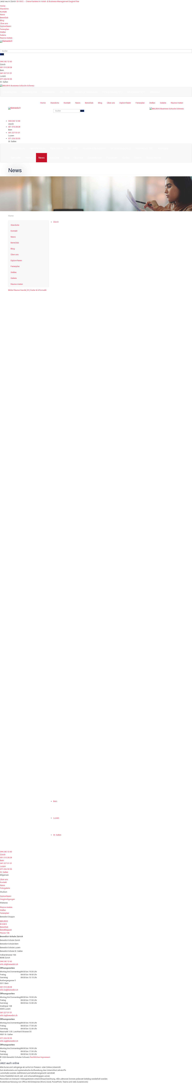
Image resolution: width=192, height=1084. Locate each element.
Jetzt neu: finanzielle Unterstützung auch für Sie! (150, 467)
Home (2, 6)
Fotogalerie (5, 888)
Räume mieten (6, 38)
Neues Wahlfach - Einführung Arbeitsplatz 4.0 (151, 386)
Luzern (56, 818)
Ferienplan (4, 29)
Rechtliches (35, 1057)
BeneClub (4, 17)
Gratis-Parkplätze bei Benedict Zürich (145, 595)
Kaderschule (48, 92)
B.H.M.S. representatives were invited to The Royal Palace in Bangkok (151, 655)
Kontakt (3, 12)
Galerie (3, 35)
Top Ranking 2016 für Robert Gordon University (145, 697)
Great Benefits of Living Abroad (142, 507)
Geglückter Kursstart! (135, 426)
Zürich (56, 222)
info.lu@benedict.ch (8, 1015)
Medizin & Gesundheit (86, 92)
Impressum (45, 1057)
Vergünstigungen (7, 899)
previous (57, 786)
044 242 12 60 (6, 61)
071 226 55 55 (6, 79)
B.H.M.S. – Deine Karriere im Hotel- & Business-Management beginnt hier (48, 1)
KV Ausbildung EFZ (112, 92)
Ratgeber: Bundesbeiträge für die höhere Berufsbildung (148, 308)
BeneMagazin (6, 930)
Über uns (4, 23)
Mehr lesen (125, 246)
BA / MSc (65, 92)
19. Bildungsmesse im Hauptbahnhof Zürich (150, 225)
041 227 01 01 (6, 73)
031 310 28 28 (6, 67)
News (2, 14)
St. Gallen (57, 835)
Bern (55, 801)
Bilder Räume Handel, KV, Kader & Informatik (27, 290)
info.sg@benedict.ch (9, 1041)
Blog (2, 20)
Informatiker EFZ (136, 92)
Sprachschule (10, 92)
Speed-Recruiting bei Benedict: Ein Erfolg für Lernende (150, 551)
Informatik (155, 92)
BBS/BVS (4, 921)
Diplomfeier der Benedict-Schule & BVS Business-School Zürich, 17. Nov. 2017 (147, 268)
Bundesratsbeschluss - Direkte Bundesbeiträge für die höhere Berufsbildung (152, 348)
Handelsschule (29, 92)
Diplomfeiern (5, 26)
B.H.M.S (3, 924)
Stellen (3, 32)
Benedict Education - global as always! (146, 742)
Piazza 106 (4, 933)
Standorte (4, 9)
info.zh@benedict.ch (9, 964)
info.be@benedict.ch (9, 990)
